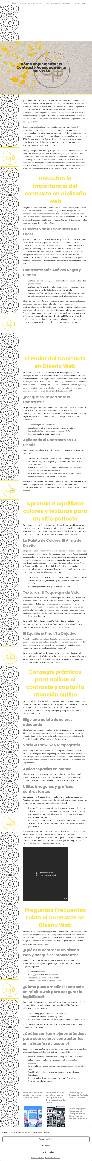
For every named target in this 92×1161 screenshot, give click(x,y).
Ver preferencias (46, 1152)
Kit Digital (23, 3)
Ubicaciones (66, 3)
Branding (39, 3)
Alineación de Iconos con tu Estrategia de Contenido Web (33, 1095)
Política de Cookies (37, 1158)
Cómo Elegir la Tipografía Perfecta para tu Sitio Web (78, 1095)
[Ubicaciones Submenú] (72, 3)
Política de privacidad (52, 1158)
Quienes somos (55, 3)
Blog (83, 3)
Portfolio (46, 3)
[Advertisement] (46, 23)
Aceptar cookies (46, 1139)
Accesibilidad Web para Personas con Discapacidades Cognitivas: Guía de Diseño (55, 1097)
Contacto (77, 3)
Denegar (46, 1146)
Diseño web (31, 3)
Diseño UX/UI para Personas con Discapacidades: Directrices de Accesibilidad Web (78, 1113)
